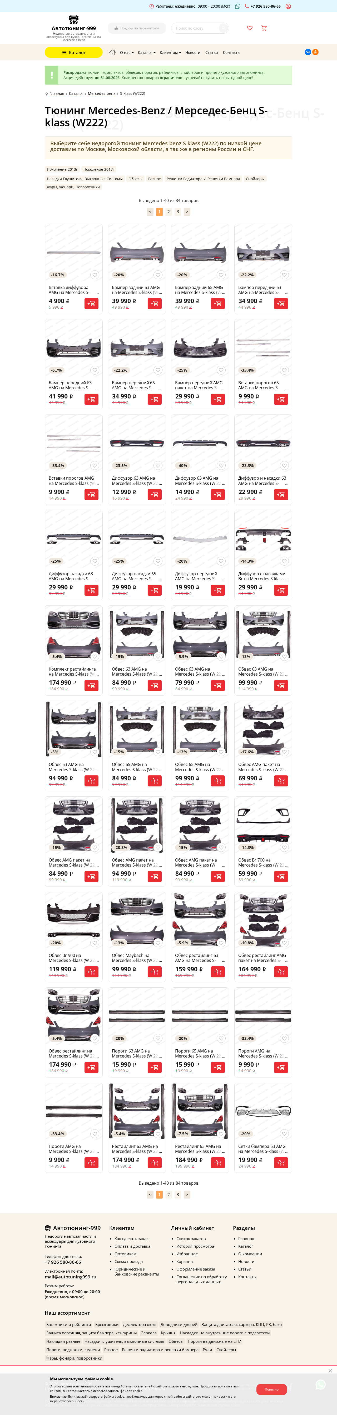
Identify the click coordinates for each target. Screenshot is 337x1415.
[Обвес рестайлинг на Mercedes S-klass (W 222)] (73, 1016)
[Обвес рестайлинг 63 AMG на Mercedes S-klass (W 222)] (200, 920)
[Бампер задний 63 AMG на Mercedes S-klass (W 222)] (137, 252)
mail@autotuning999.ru (70, 1277)
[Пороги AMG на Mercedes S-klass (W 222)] (263, 1016)
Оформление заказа (195, 1269)
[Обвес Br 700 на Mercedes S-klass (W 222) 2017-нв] (263, 825)
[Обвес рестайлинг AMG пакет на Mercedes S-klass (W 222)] (263, 920)
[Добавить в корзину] (91, 303)
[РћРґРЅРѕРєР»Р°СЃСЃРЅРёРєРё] (315, 52)
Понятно (272, 1389)
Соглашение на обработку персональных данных (201, 1279)
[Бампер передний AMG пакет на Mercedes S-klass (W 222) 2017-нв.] (200, 348)
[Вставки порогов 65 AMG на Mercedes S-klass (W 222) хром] (263, 348)
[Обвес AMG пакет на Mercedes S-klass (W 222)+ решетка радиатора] (200, 825)
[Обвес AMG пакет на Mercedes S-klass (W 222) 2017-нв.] (263, 729)
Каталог (76, 93)
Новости (246, 1261)
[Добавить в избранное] (94, 274)
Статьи (244, 1269)
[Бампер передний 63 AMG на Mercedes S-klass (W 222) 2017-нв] (73, 348)
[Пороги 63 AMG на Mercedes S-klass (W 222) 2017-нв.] (137, 1016)
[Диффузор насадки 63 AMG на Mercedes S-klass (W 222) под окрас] (73, 539)
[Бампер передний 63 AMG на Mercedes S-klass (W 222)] (263, 252)
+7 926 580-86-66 (63, 1262)
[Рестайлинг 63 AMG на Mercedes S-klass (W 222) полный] (200, 1111)
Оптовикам (125, 1253)
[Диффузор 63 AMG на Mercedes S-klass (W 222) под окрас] (200, 443)
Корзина (184, 1261)
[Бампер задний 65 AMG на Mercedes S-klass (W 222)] (200, 252)
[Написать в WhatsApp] (238, 6)
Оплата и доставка (132, 1246)
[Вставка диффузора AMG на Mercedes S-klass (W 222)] (73, 252)
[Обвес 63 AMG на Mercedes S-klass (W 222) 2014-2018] (137, 634)
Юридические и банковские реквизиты (137, 1271)
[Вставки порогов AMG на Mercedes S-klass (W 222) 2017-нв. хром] (73, 443)
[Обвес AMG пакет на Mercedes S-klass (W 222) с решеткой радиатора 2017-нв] (73, 825)
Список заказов (191, 1238)
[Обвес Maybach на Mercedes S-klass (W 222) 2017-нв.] (137, 920)
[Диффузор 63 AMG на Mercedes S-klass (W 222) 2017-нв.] (137, 443)
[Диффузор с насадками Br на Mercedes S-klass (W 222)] (263, 539)
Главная (56, 93)
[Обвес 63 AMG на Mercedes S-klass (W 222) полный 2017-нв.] (73, 729)
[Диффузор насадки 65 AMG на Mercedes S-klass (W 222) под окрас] (137, 539)
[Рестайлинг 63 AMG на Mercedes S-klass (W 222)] (137, 1111)
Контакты (247, 1276)
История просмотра (195, 1246)
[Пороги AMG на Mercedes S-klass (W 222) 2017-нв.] (73, 1111)
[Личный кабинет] (289, 6)
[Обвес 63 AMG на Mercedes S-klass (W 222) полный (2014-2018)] (263, 634)
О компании (250, 1253)
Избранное (187, 1253)
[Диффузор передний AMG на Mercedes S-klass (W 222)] (200, 539)
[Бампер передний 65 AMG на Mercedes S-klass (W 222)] (137, 348)
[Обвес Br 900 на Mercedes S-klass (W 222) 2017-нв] (73, 920)
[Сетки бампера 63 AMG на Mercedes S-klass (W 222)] (263, 1111)
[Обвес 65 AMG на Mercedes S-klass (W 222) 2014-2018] (137, 729)
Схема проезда (129, 1261)
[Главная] (112, 52)
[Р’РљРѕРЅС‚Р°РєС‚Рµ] (308, 52)
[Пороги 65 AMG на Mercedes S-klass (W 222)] (200, 1016)
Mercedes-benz (101, 93)
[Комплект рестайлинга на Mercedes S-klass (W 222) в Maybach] (73, 634)
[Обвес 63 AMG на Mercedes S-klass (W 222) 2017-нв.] (200, 634)
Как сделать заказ (131, 1238)
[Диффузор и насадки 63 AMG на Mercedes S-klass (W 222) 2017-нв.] (263, 443)
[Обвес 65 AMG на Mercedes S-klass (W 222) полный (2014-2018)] (200, 729)
